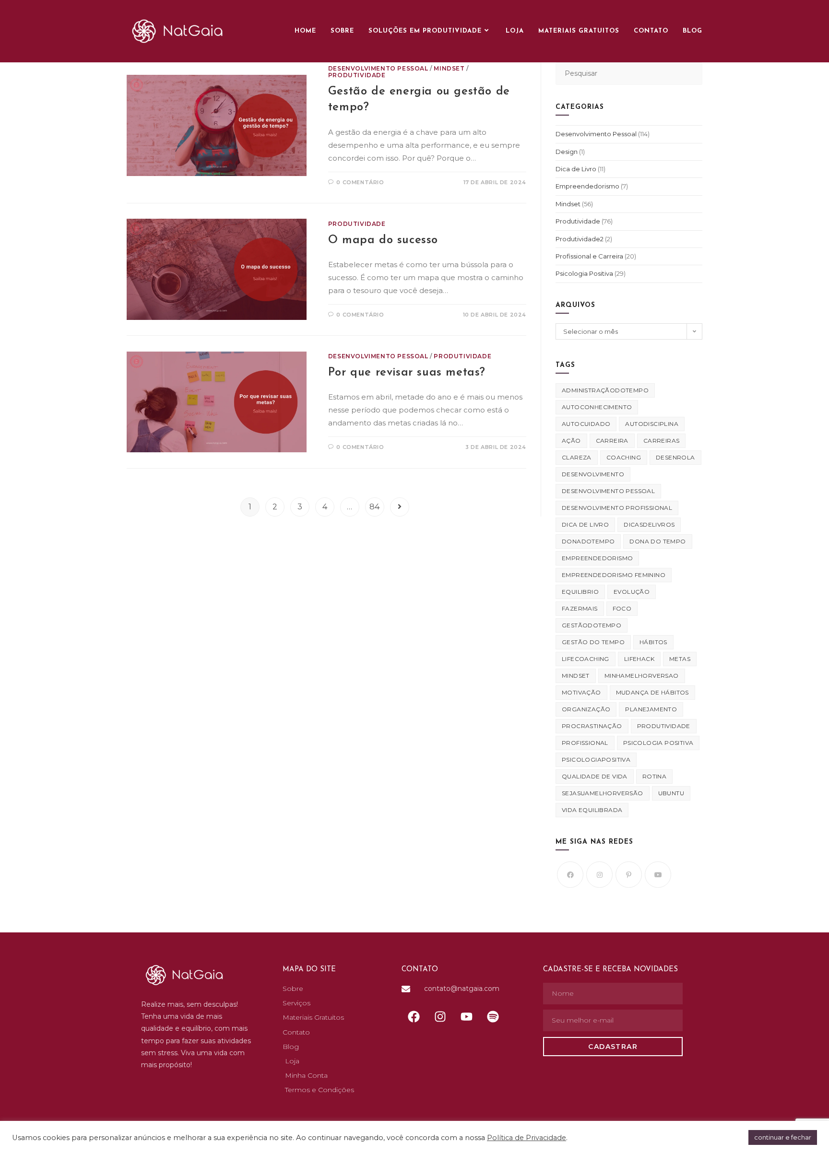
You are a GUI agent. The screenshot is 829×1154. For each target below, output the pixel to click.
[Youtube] (658, 874)
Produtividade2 (580, 239)
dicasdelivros (649, 524)
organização (586, 709)
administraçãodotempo (605, 390)
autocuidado (586, 423)
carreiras (661, 440)
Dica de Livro (576, 169)
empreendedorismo (597, 558)
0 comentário (360, 182)
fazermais (580, 608)
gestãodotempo (591, 625)
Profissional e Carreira (589, 256)
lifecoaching (585, 658)
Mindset (449, 68)
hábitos (653, 642)
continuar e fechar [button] (782, 1137)
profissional (585, 742)
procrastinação (592, 726)
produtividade (663, 726)
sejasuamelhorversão (602, 793)
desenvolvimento (593, 474)
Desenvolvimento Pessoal (378, 68)
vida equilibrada (592, 809)
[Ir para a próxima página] (399, 507)
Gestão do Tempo (593, 642)
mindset (576, 675)
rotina (654, 776)
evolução (632, 591)
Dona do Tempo (657, 541)
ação (571, 440)
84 (374, 506)
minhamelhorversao (641, 675)
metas (679, 658)
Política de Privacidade (526, 1137)
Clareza (577, 457)
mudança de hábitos (652, 692)
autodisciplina (651, 423)
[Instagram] (599, 874)
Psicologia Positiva (584, 273)
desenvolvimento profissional (617, 507)
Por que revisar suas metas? (407, 372)
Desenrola (675, 457)
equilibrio (580, 591)
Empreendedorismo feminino (613, 574)
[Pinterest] (629, 874)
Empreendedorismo (587, 186)
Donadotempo (588, 541)
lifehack (639, 658)
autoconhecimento (597, 407)
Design (567, 151)
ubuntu (671, 793)
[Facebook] (570, 874)
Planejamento (651, 709)
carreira (612, 440)
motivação (581, 692)
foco (622, 608)
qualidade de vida (595, 776)
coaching (623, 457)
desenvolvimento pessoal (608, 491)
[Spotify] (493, 1016)
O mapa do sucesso (383, 240)
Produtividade (357, 75)
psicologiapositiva (596, 759)
